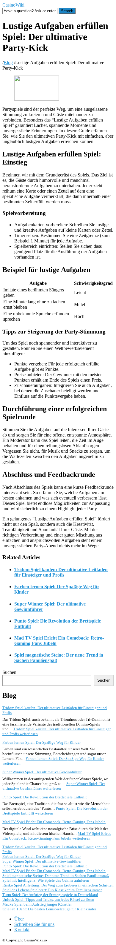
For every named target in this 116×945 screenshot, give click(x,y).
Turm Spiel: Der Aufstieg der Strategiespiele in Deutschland (50, 894)
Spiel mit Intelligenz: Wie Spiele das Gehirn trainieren (45, 880)
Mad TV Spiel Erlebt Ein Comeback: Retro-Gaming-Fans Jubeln (54, 822)
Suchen (9, 672)
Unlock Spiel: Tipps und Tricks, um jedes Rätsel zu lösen (48, 899)
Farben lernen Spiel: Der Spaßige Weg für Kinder (41, 742)
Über (19, 918)
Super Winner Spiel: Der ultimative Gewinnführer (41, 772)
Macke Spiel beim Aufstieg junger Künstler (37, 904)
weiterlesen (53, 786)
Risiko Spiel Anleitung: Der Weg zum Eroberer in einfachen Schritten (58, 885)
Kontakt (21, 929)
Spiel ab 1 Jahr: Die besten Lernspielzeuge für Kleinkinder (49, 909)
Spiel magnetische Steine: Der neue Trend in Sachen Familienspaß (55, 875)
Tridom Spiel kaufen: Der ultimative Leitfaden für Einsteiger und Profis (61, 572)
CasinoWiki (13, 4)
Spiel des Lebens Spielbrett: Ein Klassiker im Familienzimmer (52, 890)
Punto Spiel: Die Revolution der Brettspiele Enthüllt (44, 797)
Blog (8, 62)
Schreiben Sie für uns (34, 924)
